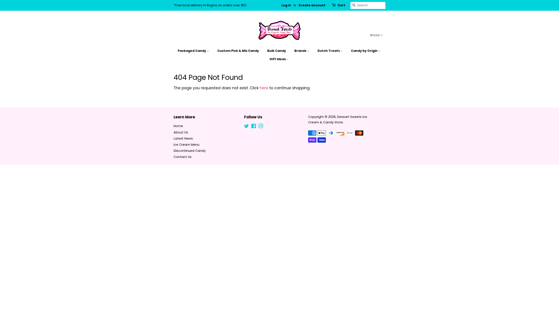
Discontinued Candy (190, 151)
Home (178, 126)
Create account (311, 5)
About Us (181, 132)
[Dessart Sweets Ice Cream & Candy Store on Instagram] (260, 127)
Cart (341, 5)
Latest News (183, 138)
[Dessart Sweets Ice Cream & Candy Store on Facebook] (253, 127)
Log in (286, 5)
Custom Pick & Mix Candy (238, 51)
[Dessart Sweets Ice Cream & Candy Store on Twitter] (246, 127)
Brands (300, 51)
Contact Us (183, 157)
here (264, 88)
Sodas (375, 35)
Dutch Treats (328, 51)
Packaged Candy (192, 51)
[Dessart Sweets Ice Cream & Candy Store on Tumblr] (267, 127)
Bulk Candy (276, 51)
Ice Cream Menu (186, 144)
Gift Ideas (277, 59)
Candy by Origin (364, 51)
